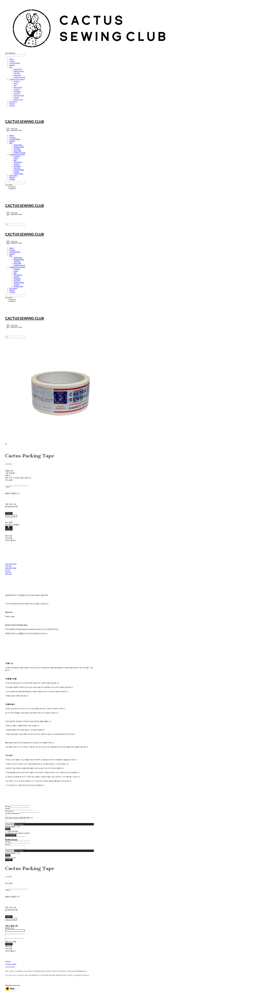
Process (12, 61)
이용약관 (8, 961)
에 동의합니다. (19, 818)
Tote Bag (17, 73)
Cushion (17, 89)
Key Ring (17, 93)
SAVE (7, 829)
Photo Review (13, 831)
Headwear (17, 91)
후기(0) (7, 570)
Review (11, 104)
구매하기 (9, 860)
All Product (13, 102)
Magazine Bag (19, 71)
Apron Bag (17, 75)
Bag (10, 67)
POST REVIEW (10, 835)
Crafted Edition (14, 63)
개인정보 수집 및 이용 (13, 818)
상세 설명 (8, 566)
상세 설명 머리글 (11, 564)
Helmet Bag (18, 69)
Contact (12, 106)
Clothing (17, 81)
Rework (12, 65)
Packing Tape (18, 100)
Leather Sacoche (19, 77)
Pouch (16, 83)
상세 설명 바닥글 (11, 568)
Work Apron (18, 87)
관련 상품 (8, 574)
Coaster (16, 98)
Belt (15, 85)
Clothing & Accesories (17, 79)
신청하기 (9, 944)
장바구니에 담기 (11, 919)
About (11, 59)
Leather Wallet (19, 95)
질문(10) (8, 572)
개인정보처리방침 (10, 964)
